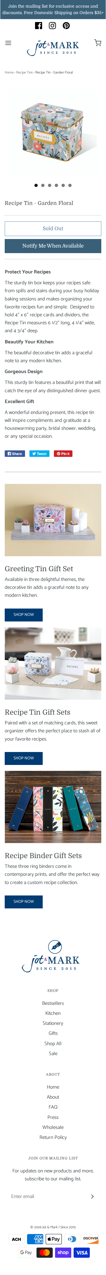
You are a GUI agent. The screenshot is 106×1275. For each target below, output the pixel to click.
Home (9, 72)
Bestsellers (53, 1003)
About (53, 1097)
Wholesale (53, 1128)
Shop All (53, 1044)
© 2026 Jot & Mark (44, 1227)
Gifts (53, 1033)
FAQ (53, 1107)
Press (53, 1118)
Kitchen (53, 1013)
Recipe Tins (24, 72)
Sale (53, 1054)
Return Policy (53, 1138)
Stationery (53, 1023)
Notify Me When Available (53, 246)
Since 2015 (68, 1227)
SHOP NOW (24, 614)
